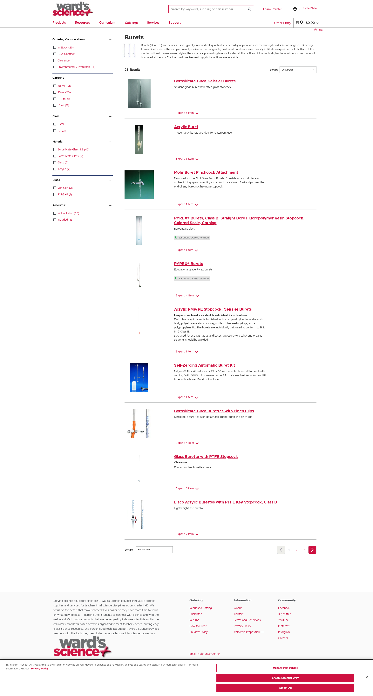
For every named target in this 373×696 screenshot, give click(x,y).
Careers (283, 638)
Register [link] (276, 9)
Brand (56, 180)
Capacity (58, 78)
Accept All (285, 688)
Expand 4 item (185, 295)
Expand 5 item (185, 113)
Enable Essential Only (285, 678)
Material (57, 141)
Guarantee (195, 614)
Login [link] (266, 9)
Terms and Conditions (247, 620)
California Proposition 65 (249, 632)
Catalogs (131, 22)
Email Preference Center (204, 654)
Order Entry (282, 23)
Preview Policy (198, 632)
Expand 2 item (185, 534)
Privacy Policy (242, 626)
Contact (238, 614)
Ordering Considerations (68, 39)
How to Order (198, 626)
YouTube (283, 620)
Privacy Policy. (40, 669)
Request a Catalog (200, 608)
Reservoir (58, 205)
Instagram (284, 632)
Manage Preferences (285, 668)
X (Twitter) (284, 614)
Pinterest (283, 626)
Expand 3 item (185, 158)
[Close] (367, 677)
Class (55, 116)
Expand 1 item (184, 204)
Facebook (284, 608)
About (238, 608)
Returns (194, 620)
